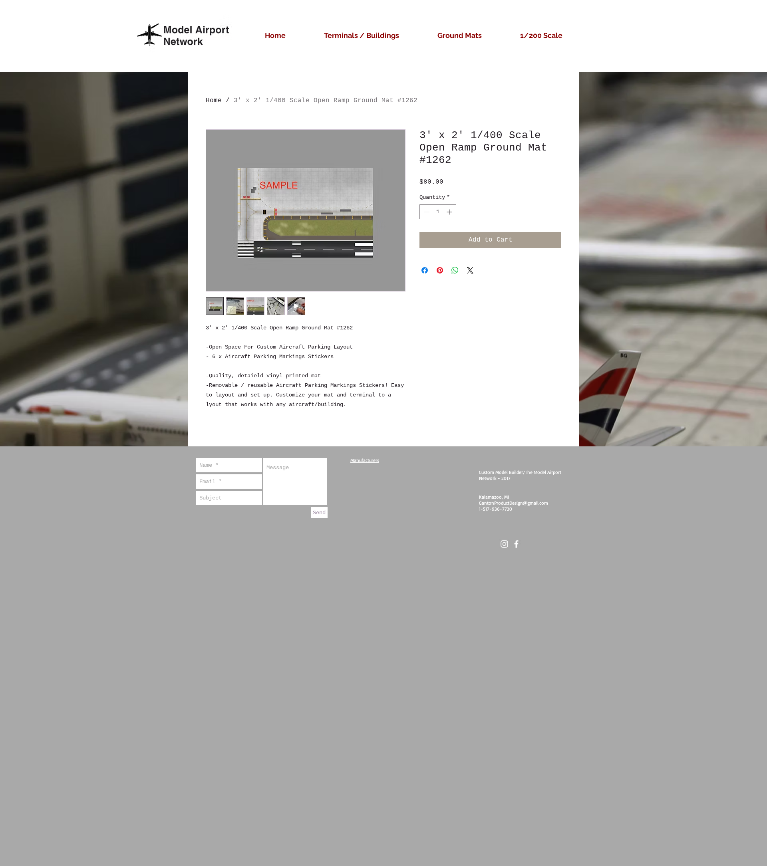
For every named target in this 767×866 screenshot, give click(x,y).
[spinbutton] (438, 212)
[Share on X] (470, 270)
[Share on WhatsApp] (455, 270)
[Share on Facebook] (424, 270)
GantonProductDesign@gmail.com (513, 503)
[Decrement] (426, 212)
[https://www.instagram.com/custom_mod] (504, 544)
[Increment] (450, 212)
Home (214, 100)
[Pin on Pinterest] (440, 270)
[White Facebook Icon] (516, 544)
